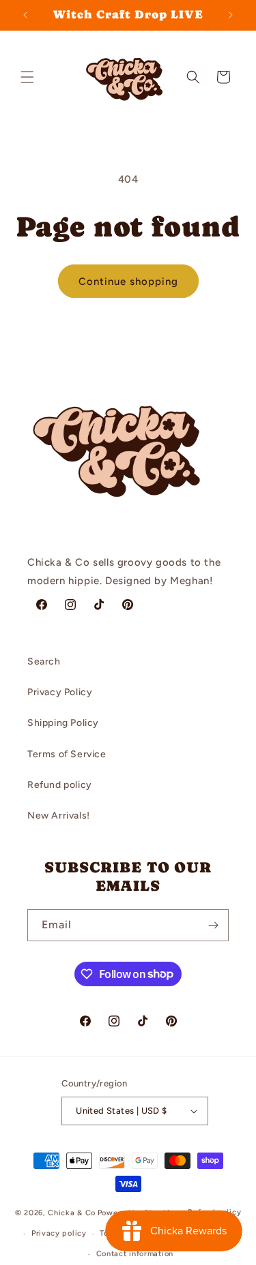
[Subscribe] (213, 925)
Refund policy (59, 785)
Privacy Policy (59, 692)
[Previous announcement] (25, 15)
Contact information (134, 1253)
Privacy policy (59, 1233)
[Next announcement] (231, 15)
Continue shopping (128, 281)
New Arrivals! (58, 815)
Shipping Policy (63, 723)
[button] (27, 77)
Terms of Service (66, 754)
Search (44, 661)
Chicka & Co (72, 1212)
